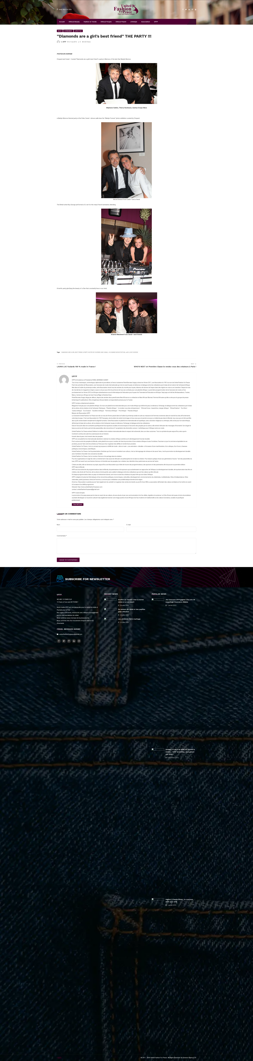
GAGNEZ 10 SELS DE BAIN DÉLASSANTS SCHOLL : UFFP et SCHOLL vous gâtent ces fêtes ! (180, 752)
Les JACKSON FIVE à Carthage (129, 619)
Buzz (60, 31)
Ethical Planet (121, 22)
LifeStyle (133, 22)
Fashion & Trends (90, 22)
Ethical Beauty (74, 22)
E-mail (128, 525)
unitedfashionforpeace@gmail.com (70, 634)
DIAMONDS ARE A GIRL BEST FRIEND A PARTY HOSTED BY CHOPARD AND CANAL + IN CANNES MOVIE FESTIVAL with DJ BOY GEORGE (99, 352)
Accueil (62, 22)
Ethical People (106, 22)
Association (145, 22)
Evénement (68, 31)
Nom (58, 525)
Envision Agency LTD (189, 1058)
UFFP (156, 22)
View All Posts (77, 504)
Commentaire (62, 536)
